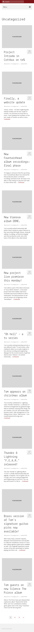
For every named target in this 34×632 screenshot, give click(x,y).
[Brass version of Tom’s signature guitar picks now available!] (17, 500)
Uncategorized (15, 63)
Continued (7, 119)
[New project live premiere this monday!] (17, 257)
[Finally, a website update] (17, 83)
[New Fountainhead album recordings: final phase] (17, 138)
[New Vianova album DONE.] (17, 202)
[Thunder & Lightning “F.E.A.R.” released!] (17, 437)
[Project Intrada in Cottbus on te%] (17, 36)
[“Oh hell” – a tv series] (17, 318)
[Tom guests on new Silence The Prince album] (17, 569)
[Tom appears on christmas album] (17, 376)
